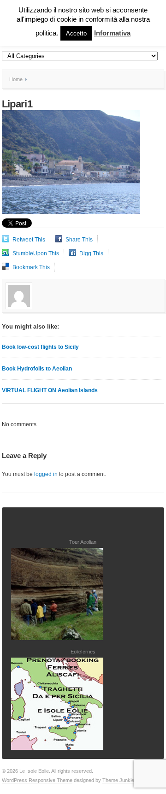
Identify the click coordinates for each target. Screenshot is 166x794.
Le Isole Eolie (34, 771)
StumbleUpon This (35, 253)
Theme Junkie (118, 780)
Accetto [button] (76, 33)
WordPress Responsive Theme (37, 780)
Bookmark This (31, 267)
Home (16, 79)
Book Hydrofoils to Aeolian (37, 368)
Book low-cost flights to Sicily (40, 347)
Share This (79, 239)
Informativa (112, 33)
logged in (46, 474)
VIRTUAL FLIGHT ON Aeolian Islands (50, 390)
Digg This (91, 253)
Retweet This (28, 239)
